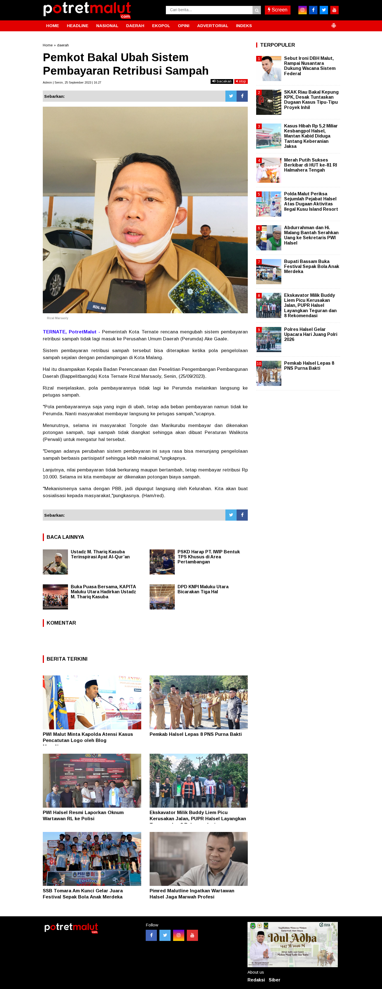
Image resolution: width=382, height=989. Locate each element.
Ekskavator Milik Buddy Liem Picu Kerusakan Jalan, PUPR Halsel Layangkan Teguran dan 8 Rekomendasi (198, 818)
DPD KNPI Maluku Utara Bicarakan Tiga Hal (203, 589)
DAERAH (135, 25)
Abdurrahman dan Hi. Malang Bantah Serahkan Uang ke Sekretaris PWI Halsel (311, 235)
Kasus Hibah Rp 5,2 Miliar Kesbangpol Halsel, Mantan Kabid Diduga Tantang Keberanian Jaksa (311, 136)
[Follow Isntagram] (178, 935)
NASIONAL (107, 25)
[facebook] (313, 10)
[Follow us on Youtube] (192, 935)
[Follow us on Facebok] (151, 935)
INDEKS (244, 25)
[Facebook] (242, 96)
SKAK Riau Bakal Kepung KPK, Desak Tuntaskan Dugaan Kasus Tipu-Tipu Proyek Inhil (311, 100)
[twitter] (324, 10)
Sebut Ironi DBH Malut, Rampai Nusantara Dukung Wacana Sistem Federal (310, 66)
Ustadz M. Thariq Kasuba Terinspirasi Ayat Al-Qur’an (100, 554)
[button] (333, 23)
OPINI (183, 25)
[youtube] (334, 10)
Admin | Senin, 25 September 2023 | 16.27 (72, 82)
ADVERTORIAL (212, 25)
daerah (63, 45)
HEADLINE (77, 25)
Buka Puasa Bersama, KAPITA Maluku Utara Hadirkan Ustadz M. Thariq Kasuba (103, 591)
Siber (274, 980)
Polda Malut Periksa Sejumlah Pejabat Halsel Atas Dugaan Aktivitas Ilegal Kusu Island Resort (311, 201)
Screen (278, 10)
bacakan (224, 81)
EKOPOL (161, 25)
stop (242, 81)
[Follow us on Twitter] (165, 935)
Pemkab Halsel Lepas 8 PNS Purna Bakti (196, 734)
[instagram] (302, 10)
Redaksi (256, 980)
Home (48, 45)
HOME (52, 25)
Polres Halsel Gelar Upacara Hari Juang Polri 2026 (310, 334)
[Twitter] (231, 96)
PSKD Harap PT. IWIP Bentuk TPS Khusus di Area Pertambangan (209, 556)
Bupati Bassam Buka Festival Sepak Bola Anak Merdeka (311, 266)
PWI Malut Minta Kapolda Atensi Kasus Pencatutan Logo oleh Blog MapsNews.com (88, 740)
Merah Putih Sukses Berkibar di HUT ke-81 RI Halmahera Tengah (310, 165)
